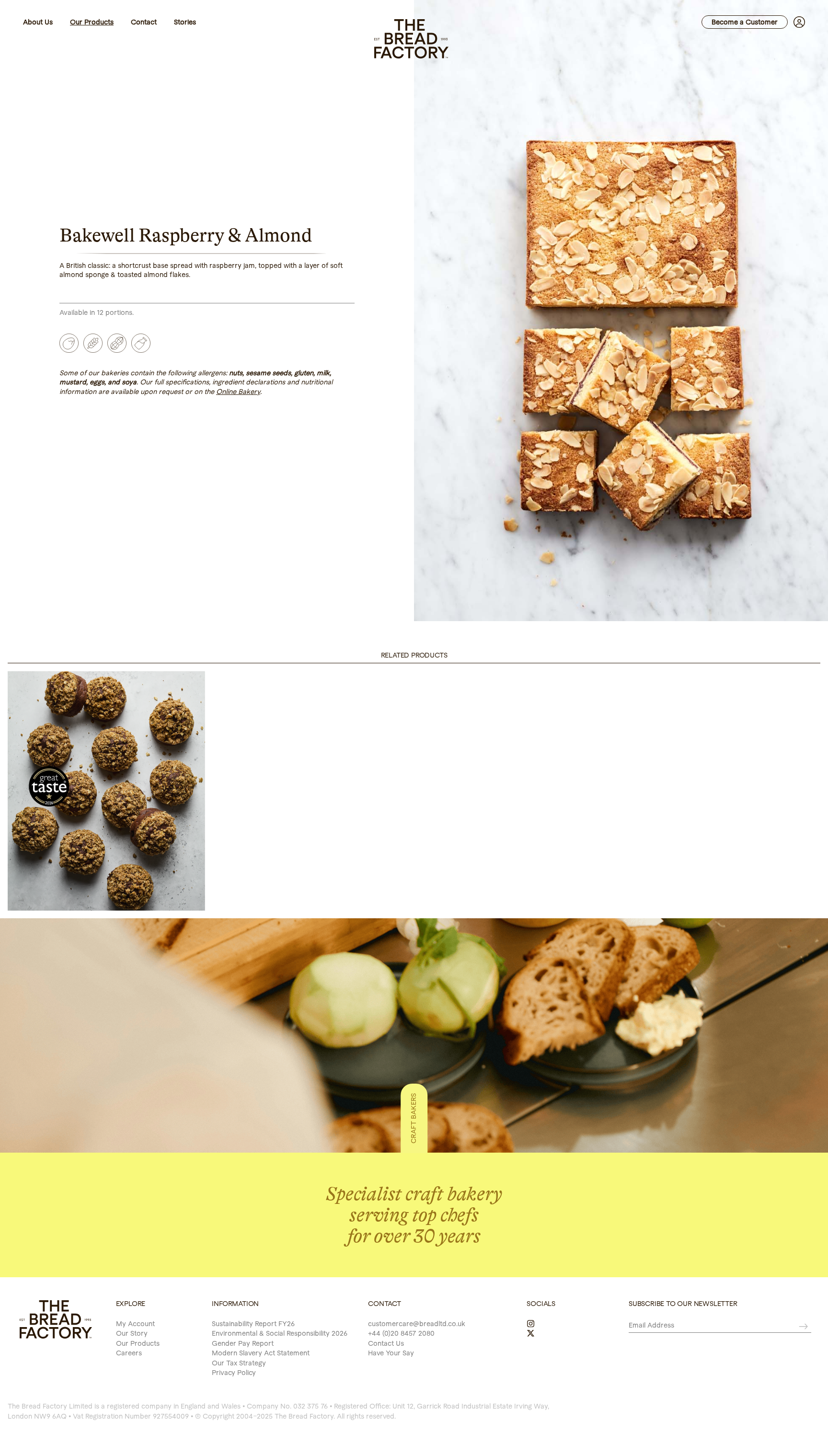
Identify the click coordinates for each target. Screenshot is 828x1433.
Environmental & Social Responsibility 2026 (279, 1333)
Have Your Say (391, 1353)
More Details (106, 893)
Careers (129, 1353)
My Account (135, 1324)
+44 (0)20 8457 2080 (401, 1333)
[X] (530, 1333)
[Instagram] (530, 1324)
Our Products (138, 1343)
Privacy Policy (234, 1372)
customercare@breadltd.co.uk (416, 1324)
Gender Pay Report (243, 1343)
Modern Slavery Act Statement (261, 1353)
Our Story (132, 1333)
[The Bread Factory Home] (412, 38)
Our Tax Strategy (239, 1363)
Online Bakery (238, 391)
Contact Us (386, 1343)
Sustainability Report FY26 (253, 1324)
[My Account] (796, 22)
